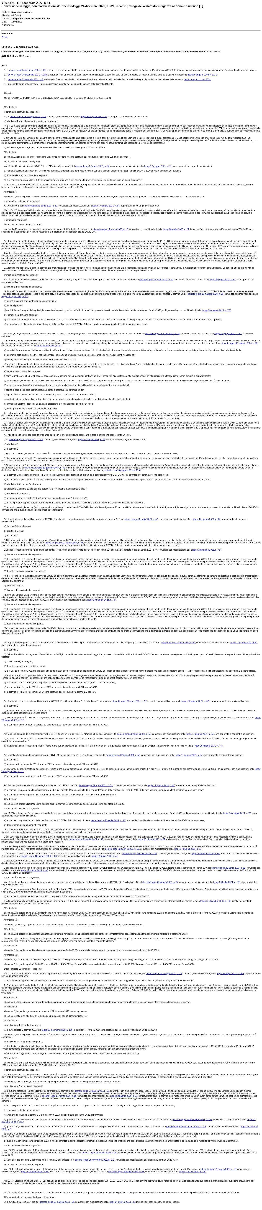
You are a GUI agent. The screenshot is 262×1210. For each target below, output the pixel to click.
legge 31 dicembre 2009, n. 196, (216, 901)
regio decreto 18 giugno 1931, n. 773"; (122, 470)
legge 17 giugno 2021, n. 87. (188, 849)
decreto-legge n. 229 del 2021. (202, 75)
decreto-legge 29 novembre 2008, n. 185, (186, 1126)
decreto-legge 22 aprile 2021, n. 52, (92, 166)
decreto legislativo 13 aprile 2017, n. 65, (64, 542)
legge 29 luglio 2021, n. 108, (227, 882)
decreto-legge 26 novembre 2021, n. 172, (95, 1160)
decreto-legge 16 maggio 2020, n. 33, (28, 116)
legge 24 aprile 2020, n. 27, (176, 229)
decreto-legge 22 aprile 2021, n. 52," (108, 820)
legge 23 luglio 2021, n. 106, (230, 973)
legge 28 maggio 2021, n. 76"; (216, 310)
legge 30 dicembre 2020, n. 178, (57, 1030)
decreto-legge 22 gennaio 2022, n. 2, (26, 79)
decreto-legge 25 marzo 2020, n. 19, (139, 853)
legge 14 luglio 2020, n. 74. (105, 856)
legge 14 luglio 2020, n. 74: (14, 296)
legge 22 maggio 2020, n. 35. (206, 853)
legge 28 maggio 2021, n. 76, (237, 813)
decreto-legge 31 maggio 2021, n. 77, (160, 882)
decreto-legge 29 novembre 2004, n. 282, (193, 1119)
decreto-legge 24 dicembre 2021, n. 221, (27, 70)
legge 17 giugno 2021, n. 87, (158, 166)
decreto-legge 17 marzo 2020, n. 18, (111, 229)
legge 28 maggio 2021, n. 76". (208, 746)
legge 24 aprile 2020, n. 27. (122, 1202)
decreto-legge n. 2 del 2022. (197, 79)
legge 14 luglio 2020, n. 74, (94, 116)
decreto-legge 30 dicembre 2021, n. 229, (27, 75)
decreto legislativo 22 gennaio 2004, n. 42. (45, 468)
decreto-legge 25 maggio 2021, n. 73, (164, 973)
